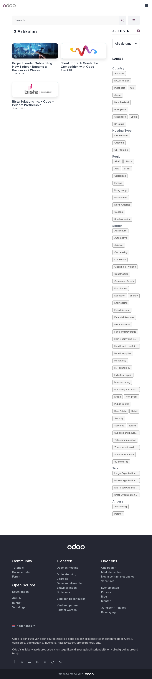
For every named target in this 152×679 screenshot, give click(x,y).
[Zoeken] (122, 20)
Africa (128, 161)
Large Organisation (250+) (127, 473)
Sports (132, 425)
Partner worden (67, 609)
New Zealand (121, 102)
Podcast (106, 592)
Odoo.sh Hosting (67, 567)
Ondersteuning (66, 574)
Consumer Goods (124, 281)
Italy (132, 87)
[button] (146, 5)
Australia (119, 73)
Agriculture (120, 230)
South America (122, 219)
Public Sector (121, 404)
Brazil (127, 168)
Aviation (118, 245)
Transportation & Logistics (127, 447)
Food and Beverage (125, 331)
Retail (134, 411)
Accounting (120, 506)
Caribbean (120, 175)
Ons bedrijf (108, 567)
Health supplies (122, 353)
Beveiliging (108, 612)
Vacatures (107, 581)
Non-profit (131, 396)
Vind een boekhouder (71, 598)
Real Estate (120, 411)
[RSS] (138, 30)
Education (119, 295)
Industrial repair (123, 375)
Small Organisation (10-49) (127, 494)
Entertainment (122, 310)
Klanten (106, 601)
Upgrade (62, 578)
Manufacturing (122, 382)
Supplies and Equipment (127, 432)
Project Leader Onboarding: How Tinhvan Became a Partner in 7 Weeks (32, 66)
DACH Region (121, 80)
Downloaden (20, 591)
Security (118, 418)
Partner (118, 513)
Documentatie (21, 572)
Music (117, 396)
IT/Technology (122, 367)
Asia (116, 168)
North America (122, 204)
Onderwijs (63, 592)
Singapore (120, 116)
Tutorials (18, 567)
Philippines (120, 109)
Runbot (17, 602)
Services (119, 425)
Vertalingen (19, 607)
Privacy (121, 607)
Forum (16, 576)
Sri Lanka (119, 124)
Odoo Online (121, 135)
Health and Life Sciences (127, 346)
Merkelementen (111, 572)
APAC (117, 161)
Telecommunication (125, 440)
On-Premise (121, 150)
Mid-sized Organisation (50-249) (127, 487)
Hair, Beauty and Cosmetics (127, 339)
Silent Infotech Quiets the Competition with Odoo (79, 65)
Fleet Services (122, 324)
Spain (134, 116)
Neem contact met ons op (118, 576)
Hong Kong (120, 190)
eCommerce (121, 461)
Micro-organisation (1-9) (127, 480)
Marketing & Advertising (127, 389)
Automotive (120, 237)
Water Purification (124, 454)
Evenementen (110, 587)
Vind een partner (68, 605)
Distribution (120, 288)
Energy (134, 295)
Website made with (71, 673)
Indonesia (119, 87)
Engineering (121, 302)
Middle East (120, 197)
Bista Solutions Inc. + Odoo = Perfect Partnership (33, 103)
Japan (117, 95)
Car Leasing (121, 252)
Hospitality (120, 360)
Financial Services (124, 317)
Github (16, 598)
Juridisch (107, 607)
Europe (118, 183)
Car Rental (120, 259)
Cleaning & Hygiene (125, 266)
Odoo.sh (119, 142)
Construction (121, 274)
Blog (104, 596)
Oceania (118, 212)
